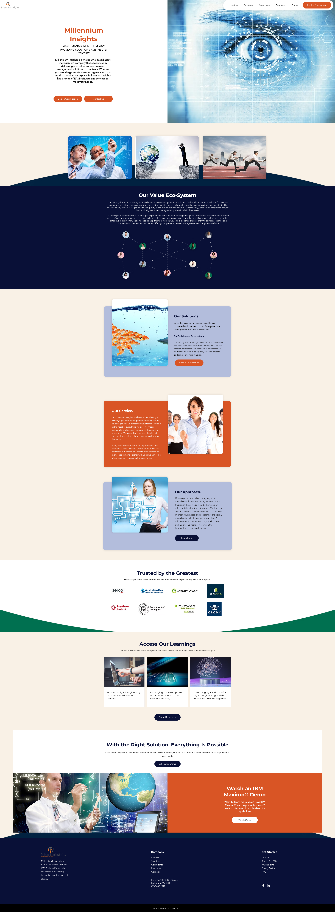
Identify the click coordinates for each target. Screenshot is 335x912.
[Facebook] (263, 886)
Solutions (155, 861)
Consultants (157, 864)
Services (155, 857)
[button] (233, 5)
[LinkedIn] (268, 886)
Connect (155, 871)
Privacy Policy (268, 868)
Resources (156, 868)
